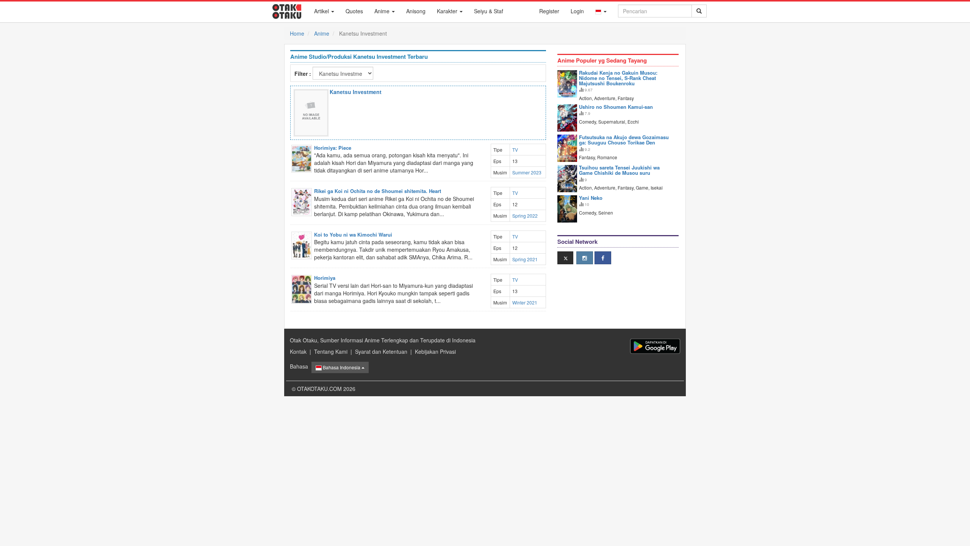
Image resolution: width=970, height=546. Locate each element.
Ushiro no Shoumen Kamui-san (616, 106)
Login (577, 11)
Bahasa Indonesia (341, 367)
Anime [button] (382, 11)
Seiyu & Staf (488, 11)
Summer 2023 (526, 172)
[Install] (655, 346)
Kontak (298, 351)
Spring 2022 (525, 215)
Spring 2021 (525, 259)
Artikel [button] (322, 11)
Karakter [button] (448, 11)
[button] (601, 11)
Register (549, 11)
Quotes (354, 11)
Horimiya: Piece (332, 147)
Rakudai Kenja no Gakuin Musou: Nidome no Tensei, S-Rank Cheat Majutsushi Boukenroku (618, 78)
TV (515, 149)
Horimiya (324, 277)
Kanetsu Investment (356, 92)
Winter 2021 (524, 302)
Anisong (416, 11)
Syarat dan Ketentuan (381, 351)
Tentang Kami (330, 351)
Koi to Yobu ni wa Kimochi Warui (353, 234)
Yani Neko (590, 197)
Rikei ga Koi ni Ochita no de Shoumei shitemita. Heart (377, 191)
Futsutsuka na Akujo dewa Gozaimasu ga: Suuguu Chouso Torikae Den (624, 139)
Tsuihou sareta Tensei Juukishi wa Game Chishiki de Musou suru (619, 170)
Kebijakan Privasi (435, 351)
